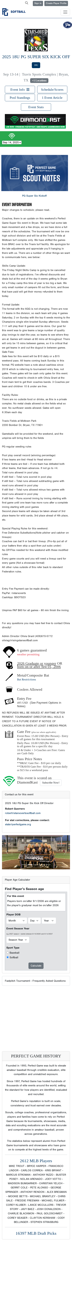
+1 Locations (39, 80)
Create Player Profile (56, 3)
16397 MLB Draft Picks (36, 1233)
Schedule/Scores (52, 89)
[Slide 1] (23, 865)
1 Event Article (52, 97)
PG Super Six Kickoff (34, 195)
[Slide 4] (42, 865)
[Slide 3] (36, 865)
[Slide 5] (48, 865)
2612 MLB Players (36, 1160)
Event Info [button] (18, 89)
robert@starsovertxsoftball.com (23, 813)
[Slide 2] (29, 865)
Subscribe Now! (50, 782)
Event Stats (36, 107)
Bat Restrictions (26, 679)
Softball (14, 957)
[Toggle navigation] (65, 12)
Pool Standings (20, 97)
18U (36, 65)
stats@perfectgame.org (18, 824)
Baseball (14, 952)
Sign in (38, 3)
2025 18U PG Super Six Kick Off (36, 56)
